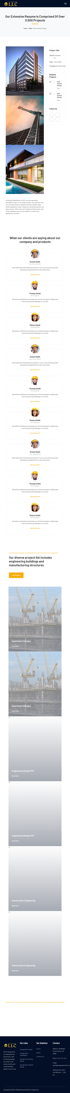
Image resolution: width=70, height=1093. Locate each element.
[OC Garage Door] (11, 3)
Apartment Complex (21, 641)
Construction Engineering (23, 900)
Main (30, 28)
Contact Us (40, 1057)
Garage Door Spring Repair (26, 1060)
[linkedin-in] (13, 1074)
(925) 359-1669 (61, 1058)
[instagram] (4, 1077)
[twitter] (4, 1074)
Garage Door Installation (24, 1054)
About (38, 1053)
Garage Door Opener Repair (26, 1066)
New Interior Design (59, 83)
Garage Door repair (26, 1049)
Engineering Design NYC (23, 771)
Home (25, 28)
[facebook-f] (9, 1074)
